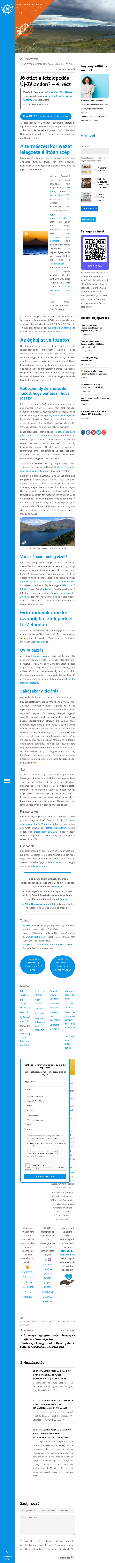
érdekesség (26, 64)
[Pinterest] (93, 432)
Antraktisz (28, 925)
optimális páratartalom (55, 828)
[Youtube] (103, 432)
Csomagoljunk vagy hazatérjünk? (89, 358)
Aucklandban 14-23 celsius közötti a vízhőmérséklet (47, 581)
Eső (37, 1013)
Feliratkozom (88, 219)
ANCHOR (47, 1264)
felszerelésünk (57, 263)
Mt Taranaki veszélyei (25, 1004)
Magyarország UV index (70, 995)
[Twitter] (98, 432)
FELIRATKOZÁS (45, 1176)
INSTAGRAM (28, 1287)
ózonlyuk (41, 642)
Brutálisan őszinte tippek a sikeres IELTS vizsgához (93, 412)
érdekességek (26, 1321)
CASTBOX (48, 1296)
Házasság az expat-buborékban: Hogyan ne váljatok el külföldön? (91, 328)
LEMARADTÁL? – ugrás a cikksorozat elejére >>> (45, 116)
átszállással (66, 92)
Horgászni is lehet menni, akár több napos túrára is (49, 944)
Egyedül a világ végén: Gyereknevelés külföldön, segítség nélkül (92, 344)
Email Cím (85, 147)
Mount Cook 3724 (60, 195)
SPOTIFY (47, 1269)
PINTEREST (28, 1296)
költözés (37, 64)
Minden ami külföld (65, 1321)
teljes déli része (39, 866)
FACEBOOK (27, 1272)
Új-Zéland (68, 64)
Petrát (58, 886)
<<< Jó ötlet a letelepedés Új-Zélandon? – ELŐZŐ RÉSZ (32, 965)
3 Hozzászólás (64, 69)
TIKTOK (28, 1282)
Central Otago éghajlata (54, 995)
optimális (24, 1045)
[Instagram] (88, 432)
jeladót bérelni (38, 937)
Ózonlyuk (39, 1008)
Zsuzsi (63, 899)
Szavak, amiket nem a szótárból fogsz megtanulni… (94, 372)
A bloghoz (66, 1330)
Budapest (25, 1041)
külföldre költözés (44, 1321)
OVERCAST (47, 1292)
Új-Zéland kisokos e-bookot (36, 904)
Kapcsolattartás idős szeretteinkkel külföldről (92, 385)
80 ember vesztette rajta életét (60, 290)
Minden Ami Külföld (52, 64)
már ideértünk (52, 92)
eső (42, 1013)
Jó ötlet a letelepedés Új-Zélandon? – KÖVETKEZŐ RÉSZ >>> (62, 966)
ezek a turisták (60, 862)
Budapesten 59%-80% (45, 831)
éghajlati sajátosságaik (60, 415)
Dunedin (49, 589)
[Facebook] (83, 432)
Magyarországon (41, 656)
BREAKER (47, 1301)
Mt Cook (24, 1012)
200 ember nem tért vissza (61, 328)
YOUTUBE (28, 1277)
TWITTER (27, 1292)
